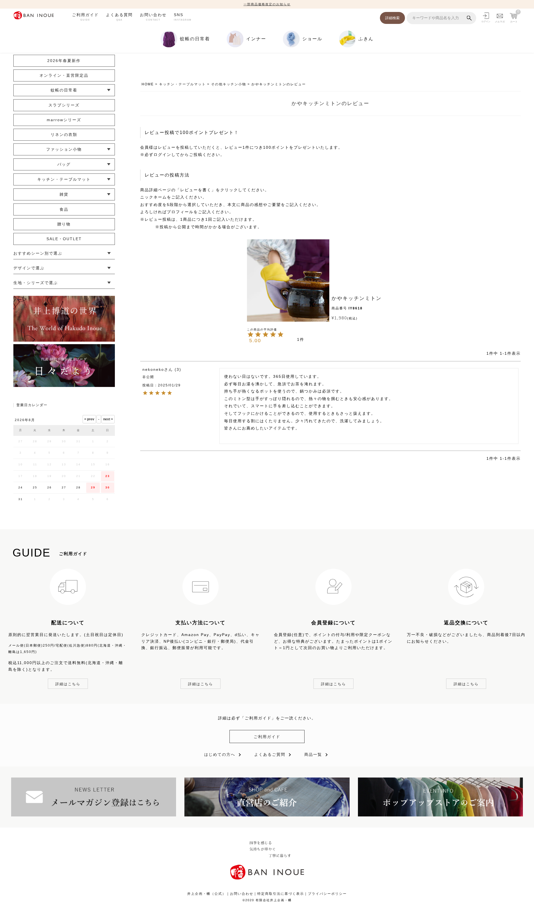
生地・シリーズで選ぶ (35, 282)
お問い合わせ (153, 17)
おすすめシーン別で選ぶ (37, 253)
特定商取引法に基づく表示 (280, 894)
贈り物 (64, 224)
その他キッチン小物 (228, 84)
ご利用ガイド (85, 17)
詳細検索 (392, 18)
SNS (183, 17)
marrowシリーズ (64, 120)
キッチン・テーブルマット (182, 84)
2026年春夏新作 (64, 60)
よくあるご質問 (269, 754)
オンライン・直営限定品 (63, 75)
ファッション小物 (64, 149)
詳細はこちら (67, 684)
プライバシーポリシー (327, 894)
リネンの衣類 (64, 134)
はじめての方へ (219, 754)
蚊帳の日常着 (64, 90)
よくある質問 (119, 17)
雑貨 (64, 194)
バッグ (64, 164)
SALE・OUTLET (64, 239)
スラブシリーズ (64, 105)
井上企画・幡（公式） (206, 894)
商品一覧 (313, 754)
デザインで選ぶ (28, 268)
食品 (64, 209)
